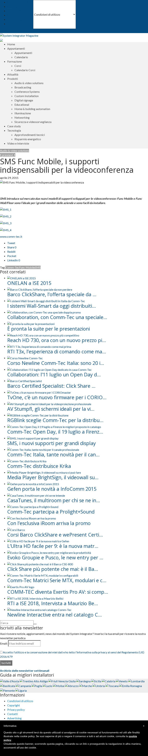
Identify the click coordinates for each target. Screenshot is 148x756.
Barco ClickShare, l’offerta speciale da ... (51, 294)
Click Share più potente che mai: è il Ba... (52, 569)
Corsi (17, 65)
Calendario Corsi (24, 70)
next (11, 155)
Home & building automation (32, 109)
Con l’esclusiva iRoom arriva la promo (49, 523)
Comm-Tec (12, 267)
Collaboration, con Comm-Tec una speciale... (57, 317)
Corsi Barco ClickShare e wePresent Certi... (55, 534)
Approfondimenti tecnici (29, 134)
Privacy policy (16, 10)
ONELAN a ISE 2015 (29, 283)
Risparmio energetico (27, 139)
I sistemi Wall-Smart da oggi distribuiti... (51, 306)
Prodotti (12, 78)
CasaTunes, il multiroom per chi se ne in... (53, 500)
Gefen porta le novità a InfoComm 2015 (53, 488)
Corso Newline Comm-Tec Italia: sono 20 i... (55, 363)
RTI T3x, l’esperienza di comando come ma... (56, 351)
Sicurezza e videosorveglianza (32, 121)
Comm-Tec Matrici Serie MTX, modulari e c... (56, 580)
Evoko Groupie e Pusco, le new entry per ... (55, 557)
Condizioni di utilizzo (20, 2)
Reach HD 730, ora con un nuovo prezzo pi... (56, 340)
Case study (14, 126)
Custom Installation (26, 96)
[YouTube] (6, 30)
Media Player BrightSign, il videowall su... (53, 477)
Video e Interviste (18, 143)
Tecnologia (14, 130)
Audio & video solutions (28, 83)
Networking (22, 117)
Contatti (12, 15)
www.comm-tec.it (11, 236)
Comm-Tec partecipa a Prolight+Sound (51, 511)
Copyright (13, 6)
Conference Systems (27, 91)
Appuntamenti (23, 52)
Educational (21, 104)
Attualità (12, 74)
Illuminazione (22, 113)
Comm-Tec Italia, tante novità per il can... (53, 454)
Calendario (21, 57)
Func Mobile (27, 267)
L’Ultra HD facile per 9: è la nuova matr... (52, 546)
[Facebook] (4, 30)
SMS (38, 267)
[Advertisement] (42, 190)
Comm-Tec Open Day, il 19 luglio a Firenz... (55, 431)
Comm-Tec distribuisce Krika (39, 466)
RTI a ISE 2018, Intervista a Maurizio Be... (52, 603)
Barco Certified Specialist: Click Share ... (51, 385)
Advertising (14, 19)
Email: (4, 643)
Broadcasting (22, 87)
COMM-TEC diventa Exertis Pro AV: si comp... (57, 591)
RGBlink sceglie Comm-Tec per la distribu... (55, 420)
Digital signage (23, 100)
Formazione (14, 61)
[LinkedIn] (9, 30)
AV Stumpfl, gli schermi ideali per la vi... (50, 409)
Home (11, 44)
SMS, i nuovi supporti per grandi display (51, 443)
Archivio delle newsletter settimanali (24, 670)
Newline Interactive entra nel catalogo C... (54, 614)
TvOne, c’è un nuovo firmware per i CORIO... (56, 397)
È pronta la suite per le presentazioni (48, 328)
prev (4, 155)
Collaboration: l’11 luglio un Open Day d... (54, 374)
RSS (9, 23)
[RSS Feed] (1, 30)
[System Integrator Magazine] (19, 35)
